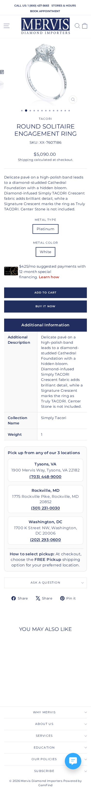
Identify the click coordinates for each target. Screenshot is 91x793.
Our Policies (44, 759)
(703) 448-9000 (45, 476)
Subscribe (44, 771)
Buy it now (45, 306)
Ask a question (45, 582)
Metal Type (45, 219)
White (45, 252)
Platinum (45, 229)
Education (44, 747)
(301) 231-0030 (45, 508)
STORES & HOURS (63, 5)
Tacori (45, 119)
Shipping (25, 160)
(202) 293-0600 (45, 539)
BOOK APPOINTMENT (45, 11)
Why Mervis (44, 712)
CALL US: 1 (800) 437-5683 (31, 5)
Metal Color (45, 242)
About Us (44, 724)
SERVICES (44, 735)
